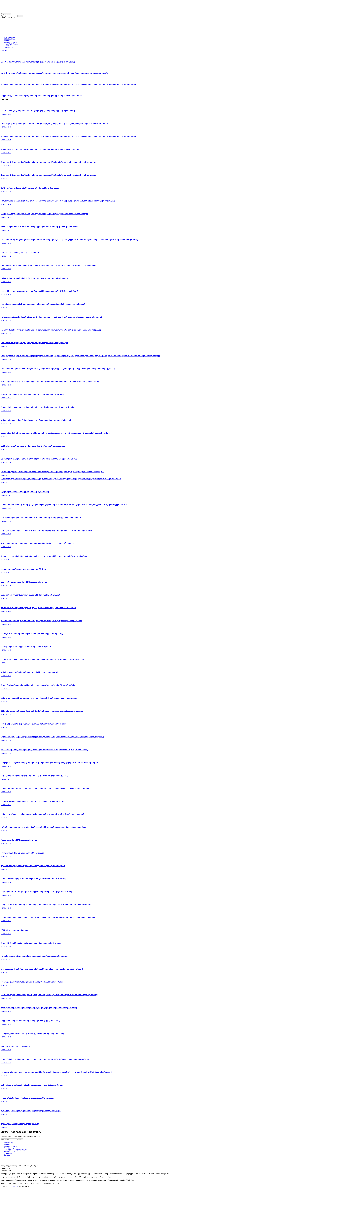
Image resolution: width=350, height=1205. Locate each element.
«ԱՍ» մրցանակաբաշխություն (15, 1149)
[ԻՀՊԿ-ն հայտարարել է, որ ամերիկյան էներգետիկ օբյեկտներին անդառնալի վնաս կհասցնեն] (5, 823)
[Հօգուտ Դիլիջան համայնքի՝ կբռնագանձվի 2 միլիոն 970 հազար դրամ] (5, 798)
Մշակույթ (8, 1153)
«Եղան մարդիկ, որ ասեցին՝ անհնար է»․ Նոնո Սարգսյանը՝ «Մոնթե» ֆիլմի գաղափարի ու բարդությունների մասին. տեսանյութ (58, 201)
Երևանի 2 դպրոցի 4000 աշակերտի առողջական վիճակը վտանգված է (33, 866)
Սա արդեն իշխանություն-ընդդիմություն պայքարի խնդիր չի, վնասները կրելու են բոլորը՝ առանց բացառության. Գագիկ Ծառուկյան (61, 479)
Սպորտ (7, 1155)
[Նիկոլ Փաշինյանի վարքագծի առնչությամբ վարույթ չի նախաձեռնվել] (5, 1030)
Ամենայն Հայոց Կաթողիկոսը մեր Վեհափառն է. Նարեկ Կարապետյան (33, 446)
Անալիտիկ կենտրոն (12, 1148)
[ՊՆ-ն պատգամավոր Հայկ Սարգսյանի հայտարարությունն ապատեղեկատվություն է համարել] (5, 746)
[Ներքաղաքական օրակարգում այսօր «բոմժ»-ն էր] (5, 565)
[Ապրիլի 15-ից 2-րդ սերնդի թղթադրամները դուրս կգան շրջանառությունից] (5, 772)
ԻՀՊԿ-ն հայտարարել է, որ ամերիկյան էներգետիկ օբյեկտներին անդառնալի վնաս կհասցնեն (43, 827)
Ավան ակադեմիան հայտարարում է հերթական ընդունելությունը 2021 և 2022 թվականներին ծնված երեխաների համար (55, 433)
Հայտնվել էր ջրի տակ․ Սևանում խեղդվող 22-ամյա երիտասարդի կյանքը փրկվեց (38, 407)
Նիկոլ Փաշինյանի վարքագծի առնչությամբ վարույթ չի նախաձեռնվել (32, 1033)
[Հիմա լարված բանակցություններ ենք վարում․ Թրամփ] (5, 643)
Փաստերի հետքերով (12, 44)
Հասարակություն (11, 42)
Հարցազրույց (9, 1151)
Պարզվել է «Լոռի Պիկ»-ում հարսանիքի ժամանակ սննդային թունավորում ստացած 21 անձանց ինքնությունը (50, 381)
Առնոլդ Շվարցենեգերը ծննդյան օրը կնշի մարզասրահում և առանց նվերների (36, 420)
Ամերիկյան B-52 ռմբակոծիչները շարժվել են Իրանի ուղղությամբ (30, 672)
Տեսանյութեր (9, 47)
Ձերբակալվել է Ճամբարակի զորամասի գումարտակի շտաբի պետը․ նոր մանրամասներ (41, 96)
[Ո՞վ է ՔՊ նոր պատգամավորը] (5, 926)
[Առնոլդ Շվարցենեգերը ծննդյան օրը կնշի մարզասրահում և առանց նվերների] (5, 416)
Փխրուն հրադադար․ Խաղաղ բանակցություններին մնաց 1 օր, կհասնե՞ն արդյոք (37, 543)
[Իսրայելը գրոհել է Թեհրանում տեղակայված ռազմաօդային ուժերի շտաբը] (5, 952)
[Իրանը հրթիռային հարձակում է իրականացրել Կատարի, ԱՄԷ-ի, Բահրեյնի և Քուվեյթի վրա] (5, 656)
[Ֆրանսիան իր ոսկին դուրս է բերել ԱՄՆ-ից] (5, 1120)
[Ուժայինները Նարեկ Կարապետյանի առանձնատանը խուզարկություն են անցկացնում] (5, 514)
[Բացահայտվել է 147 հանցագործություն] (5, 836)
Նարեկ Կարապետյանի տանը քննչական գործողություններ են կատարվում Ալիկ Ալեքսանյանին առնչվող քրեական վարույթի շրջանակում (64, 505)
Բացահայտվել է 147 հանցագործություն (19, 840)
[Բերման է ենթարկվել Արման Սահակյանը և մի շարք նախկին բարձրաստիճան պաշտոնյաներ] (5, 552)
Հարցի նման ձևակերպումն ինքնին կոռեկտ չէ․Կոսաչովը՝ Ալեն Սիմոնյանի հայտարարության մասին (46, 1059)
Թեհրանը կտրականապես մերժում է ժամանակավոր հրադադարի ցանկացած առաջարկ (42, 711)
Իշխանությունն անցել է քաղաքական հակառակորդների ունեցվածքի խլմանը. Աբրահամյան (43, 304)
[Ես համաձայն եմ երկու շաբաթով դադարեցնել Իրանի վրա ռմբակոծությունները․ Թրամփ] (5, 617)
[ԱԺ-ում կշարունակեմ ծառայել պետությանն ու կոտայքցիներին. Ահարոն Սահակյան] (5, 455)
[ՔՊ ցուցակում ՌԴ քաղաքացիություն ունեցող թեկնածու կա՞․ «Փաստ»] (5, 978)
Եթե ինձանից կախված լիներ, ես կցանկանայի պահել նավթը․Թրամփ (32, 1085)
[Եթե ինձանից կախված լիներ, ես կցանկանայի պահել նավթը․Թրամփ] (5, 1081)
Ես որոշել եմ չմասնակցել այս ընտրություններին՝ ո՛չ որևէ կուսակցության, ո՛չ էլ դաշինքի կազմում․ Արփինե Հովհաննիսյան (56, 1072)
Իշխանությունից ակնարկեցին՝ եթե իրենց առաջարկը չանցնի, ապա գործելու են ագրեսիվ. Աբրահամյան (49, 265)
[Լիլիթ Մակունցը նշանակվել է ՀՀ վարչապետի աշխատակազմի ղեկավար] (5, 275)
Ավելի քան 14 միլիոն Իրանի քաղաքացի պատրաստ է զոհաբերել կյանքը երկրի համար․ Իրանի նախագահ (49, 763)
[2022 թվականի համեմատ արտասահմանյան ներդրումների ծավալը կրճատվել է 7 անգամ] (5, 965)
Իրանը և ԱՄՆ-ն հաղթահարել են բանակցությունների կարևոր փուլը (32, 634)
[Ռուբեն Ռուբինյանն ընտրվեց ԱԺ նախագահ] (5, 249)
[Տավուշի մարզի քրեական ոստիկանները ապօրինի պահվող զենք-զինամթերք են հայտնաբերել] (5, 210)
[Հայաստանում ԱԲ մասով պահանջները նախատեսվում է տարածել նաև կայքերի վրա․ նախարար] (5, 785)
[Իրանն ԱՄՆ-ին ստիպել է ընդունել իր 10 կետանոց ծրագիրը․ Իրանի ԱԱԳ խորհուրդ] (5, 604)
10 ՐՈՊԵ (7, 46)
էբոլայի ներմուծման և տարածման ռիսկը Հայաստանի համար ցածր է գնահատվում (39, 227)
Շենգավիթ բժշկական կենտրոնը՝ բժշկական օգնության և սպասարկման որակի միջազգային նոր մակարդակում (52, 472)
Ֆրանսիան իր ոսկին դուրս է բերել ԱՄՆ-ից (20, 1124)
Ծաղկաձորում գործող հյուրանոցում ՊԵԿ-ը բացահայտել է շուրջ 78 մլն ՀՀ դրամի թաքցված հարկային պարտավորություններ (58, 369)
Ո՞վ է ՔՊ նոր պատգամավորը (14, 930)
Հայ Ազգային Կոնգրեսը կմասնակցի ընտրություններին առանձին (31, 1111)
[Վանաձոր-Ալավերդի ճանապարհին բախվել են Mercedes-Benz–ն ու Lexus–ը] (5, 875)
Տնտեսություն (9, 39)
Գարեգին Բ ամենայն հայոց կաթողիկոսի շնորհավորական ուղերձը (31, 943)
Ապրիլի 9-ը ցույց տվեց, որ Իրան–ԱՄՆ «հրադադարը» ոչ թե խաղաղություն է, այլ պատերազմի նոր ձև (47, 530)
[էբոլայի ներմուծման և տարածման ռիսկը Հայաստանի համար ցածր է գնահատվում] (5, 223)
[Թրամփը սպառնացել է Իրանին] (5, 1043)
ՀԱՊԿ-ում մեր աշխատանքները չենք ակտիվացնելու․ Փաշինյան (30, 188)
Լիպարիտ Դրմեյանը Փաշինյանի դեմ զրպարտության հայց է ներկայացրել (34, 343)
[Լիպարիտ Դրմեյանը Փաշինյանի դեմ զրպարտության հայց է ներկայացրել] (5, 339)
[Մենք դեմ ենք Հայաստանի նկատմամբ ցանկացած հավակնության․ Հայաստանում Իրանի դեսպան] (5, 901)
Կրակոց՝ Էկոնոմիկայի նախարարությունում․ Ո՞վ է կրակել (27, 1098)
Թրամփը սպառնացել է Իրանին (15, 1046)
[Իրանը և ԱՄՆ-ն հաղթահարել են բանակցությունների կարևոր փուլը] (5, 630)
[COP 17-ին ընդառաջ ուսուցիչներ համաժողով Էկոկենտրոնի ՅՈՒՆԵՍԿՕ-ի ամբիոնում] (5, 287)
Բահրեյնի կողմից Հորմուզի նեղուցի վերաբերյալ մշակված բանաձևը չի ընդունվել (38, 685)
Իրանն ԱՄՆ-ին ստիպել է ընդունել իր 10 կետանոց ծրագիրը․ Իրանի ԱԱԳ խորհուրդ (38, 608)
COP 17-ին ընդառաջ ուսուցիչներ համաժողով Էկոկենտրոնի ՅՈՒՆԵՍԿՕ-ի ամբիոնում (39, 291)
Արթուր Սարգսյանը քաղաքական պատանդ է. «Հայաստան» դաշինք (32, 394)
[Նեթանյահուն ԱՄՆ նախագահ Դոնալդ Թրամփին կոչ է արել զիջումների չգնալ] (5, 888)
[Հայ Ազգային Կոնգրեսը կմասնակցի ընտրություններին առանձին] (5, 1107)
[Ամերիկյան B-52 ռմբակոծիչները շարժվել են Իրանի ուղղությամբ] (5, 669)
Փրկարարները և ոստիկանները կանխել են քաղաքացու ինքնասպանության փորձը (39, 1008)
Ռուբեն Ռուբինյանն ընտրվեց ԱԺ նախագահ (21, 252)
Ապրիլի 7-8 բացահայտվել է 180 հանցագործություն (24, 582)
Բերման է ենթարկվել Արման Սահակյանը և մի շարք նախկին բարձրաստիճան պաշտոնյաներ (44, 556)
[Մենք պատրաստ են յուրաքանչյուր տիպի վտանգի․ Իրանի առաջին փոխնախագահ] (5, 694)
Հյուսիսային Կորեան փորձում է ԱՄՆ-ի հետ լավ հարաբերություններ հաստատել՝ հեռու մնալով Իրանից (48, 917)
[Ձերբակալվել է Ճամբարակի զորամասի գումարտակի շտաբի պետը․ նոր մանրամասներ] (5, 92)
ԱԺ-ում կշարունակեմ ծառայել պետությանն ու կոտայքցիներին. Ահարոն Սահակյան (39, 459)
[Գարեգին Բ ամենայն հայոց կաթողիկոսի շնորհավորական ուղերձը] (5, 939)
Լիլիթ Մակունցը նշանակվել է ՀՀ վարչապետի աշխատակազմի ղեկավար (34, 278)
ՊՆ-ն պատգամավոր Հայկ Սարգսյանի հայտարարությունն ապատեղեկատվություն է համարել (44, 750)
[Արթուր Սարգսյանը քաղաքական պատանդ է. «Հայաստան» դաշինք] (5, 391)
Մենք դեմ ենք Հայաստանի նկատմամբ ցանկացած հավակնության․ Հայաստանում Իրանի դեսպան (46, 904)
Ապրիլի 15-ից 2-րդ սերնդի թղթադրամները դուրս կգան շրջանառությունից (34, 775)
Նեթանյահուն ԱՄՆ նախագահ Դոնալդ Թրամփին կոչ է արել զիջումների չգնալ (36, 892)
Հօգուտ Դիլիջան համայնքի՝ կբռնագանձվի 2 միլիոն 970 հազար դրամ (32, 801)
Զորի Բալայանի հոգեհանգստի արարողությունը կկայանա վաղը (30, 1021)
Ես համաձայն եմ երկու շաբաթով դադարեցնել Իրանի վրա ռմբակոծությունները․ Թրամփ (41, 621)
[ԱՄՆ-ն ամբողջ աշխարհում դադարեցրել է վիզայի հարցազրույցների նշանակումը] (5, 58)
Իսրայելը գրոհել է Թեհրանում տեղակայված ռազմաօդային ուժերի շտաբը (35, 956)
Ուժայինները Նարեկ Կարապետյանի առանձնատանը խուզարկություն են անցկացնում (41, 517)
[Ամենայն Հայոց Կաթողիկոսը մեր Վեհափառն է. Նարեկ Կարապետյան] (5, 442)
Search (20, 16)
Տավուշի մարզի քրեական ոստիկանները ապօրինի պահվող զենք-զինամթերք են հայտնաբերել (44, 214)
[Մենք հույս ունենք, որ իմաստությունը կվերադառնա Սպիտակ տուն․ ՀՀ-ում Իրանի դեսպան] (5, 810)
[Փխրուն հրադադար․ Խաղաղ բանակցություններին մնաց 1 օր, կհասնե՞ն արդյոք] (5, 540)
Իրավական (8, 40)
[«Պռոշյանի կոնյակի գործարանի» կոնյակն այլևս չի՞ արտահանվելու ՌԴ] (5, 720)
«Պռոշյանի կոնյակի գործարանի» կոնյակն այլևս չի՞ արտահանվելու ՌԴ (33, 724)
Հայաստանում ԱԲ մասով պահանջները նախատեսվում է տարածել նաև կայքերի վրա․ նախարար (46, 788)
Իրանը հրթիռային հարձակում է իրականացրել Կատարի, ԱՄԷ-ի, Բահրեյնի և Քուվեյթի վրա (42, 659)
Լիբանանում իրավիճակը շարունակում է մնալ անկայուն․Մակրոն (30, 595)
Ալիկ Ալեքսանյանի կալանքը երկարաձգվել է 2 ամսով (25, 492)
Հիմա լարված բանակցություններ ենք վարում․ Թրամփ (26, 647)
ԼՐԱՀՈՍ (4, 50)
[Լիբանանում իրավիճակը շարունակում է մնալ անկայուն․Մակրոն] (5, 591)
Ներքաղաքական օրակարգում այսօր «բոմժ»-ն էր (23, 569)
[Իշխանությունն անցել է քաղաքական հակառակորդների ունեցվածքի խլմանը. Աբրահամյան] (5, 300)
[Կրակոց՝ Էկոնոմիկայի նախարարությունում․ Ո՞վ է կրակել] (5, 1094)
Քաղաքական (9, 37)
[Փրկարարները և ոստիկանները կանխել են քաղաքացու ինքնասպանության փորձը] (5, 1004)
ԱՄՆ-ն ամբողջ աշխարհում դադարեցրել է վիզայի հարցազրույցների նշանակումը (38, 62)
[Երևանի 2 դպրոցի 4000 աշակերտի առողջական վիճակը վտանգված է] (5, 862)
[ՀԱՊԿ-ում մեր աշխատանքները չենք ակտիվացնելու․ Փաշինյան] (5, 184)
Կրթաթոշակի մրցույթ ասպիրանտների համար (22, 853)
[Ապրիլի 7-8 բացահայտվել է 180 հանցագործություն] (5, 578)
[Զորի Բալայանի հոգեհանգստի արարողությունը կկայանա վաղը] (5, 1017)
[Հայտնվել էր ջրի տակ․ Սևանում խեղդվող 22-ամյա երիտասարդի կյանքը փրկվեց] (5, 404)
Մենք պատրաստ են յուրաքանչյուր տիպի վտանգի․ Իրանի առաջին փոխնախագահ (39, 698)
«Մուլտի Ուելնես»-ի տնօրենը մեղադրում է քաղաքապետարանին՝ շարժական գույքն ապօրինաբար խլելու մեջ (51, 330)
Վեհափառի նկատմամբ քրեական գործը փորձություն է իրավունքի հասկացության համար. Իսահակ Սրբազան (51, 317)
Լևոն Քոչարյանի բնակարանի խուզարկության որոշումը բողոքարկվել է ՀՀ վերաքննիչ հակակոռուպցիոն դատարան (54, 73)
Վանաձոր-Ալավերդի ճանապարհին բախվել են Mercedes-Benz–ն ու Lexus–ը (34, 879)
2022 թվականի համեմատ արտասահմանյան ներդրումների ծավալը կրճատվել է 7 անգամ (42, 969)
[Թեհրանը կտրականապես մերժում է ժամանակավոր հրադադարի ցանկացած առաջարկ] (5, 707)
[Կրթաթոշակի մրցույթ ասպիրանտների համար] (5, 849)
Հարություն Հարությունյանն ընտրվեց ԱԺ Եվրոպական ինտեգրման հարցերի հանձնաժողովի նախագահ (49, 162)
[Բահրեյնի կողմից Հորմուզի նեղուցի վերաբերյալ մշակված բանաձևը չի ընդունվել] (5, 681)
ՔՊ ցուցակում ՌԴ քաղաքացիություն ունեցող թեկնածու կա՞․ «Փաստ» (32, 982)
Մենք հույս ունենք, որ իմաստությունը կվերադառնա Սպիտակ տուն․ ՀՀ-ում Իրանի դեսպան (42, 814)
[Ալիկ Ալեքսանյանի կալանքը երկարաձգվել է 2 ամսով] (5, 488)
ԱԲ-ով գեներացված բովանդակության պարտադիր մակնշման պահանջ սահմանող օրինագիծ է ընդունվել (49, 995)
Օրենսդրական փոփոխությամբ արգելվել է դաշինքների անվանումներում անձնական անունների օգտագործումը (52, 737)
